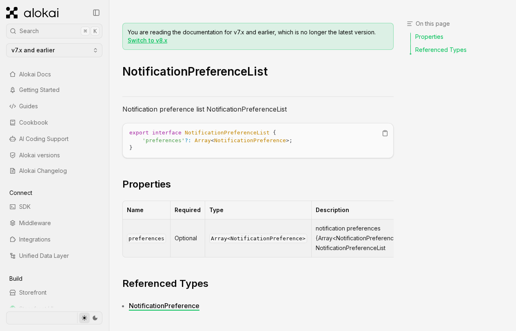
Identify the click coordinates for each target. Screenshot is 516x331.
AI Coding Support (44, 138)
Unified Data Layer (44, 255)
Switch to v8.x (147, 40)
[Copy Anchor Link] (177, 184)
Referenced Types (165, 283)
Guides (28, 106)
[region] (258, 140)
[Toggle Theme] (89, 318)
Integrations (35, 239)
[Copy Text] (385, 133)
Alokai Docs (35, 74)
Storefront (33, 292)
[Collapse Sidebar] (96, 13)
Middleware (35, 222)
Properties (146, 184)
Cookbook (33, 122)
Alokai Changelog (43, 170)
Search (58, 30)
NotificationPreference (164, 306)
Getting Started (39, 89)
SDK (25, 206)
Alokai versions (39, 155)
